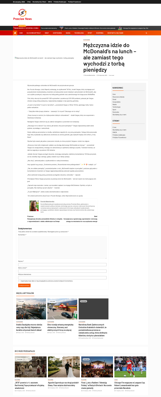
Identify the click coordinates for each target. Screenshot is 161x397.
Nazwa (21, 261)
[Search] (146, 33)
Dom (21, 33)
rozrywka (17, 379)
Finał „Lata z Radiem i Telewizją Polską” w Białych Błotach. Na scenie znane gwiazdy (78, 28)
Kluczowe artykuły (34, 33)
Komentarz (22, 235)
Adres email (22, 268)
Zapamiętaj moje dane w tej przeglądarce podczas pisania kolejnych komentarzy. (46, 281)
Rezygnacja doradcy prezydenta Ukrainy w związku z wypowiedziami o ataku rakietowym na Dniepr (44, 219)
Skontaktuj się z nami (39, 2)
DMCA (50, 2)
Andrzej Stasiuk (30, 332)
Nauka (68, 33)
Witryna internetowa (24, 274)
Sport (90, 33)
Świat (47, 33)
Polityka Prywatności (74, 2)
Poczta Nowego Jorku (58, 196)
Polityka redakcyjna (60, 2)
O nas (29, 2)
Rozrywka (99, 33)
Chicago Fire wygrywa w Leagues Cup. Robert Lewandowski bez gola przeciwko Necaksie (129, 385)
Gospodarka (57, 33)
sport (116, 379)
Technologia (79, 33)
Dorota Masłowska (90, 75)
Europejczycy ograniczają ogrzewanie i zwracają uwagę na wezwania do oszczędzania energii (80, 219)
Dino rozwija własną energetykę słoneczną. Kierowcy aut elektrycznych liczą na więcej (60, 327)
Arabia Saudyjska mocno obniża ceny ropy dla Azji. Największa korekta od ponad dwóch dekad (29, 327)
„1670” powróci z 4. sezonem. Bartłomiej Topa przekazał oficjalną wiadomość (29, 385)
